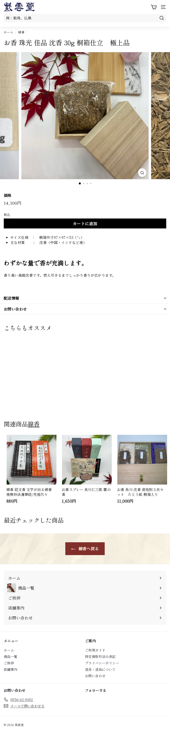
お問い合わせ (15, 309)
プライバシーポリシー (102, 663)
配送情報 (11, 298)
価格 (8, 195)
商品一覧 (10, 656)
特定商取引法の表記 (100, 656)
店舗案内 (10, 669)
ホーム (8, 32)
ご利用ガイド (95, 650)
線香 (21, 32)
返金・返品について (100, 669)
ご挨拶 (9, 663)
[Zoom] (142, 172)
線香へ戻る (88, 548)
